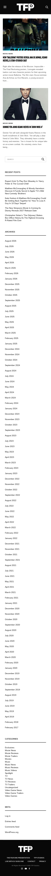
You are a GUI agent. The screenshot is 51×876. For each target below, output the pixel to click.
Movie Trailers (11, 756)
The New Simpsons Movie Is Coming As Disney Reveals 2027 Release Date (23, 209)
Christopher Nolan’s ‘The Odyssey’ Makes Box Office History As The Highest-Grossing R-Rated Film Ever (24, 218)
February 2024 (11, 403)
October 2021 (11, 554)
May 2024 (9, 387)
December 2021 (12, 544)
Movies (8, 759)
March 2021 (10, 592)
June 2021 (9, 576)
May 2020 (9, 646)
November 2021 (12, 549)
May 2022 (9, 516)
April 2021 (9, 587)
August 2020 (10, 630)
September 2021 (12, 560)
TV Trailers (10, 785)
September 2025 (12, 300)
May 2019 (9, 711)
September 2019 (12, 689)
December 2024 (12, 349)
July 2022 (9, 506)
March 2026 (10, 268)
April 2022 (9, 522)
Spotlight (9, 773)
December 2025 (12, 284)
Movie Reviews (11, 753)
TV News (9, 779)
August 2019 (10, 695)
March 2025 (10, 333)
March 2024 (10, 398)
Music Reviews (11, 767)
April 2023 (9, 457)
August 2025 (10, 306)
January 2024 (11, 408)
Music (7, 762)
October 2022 (11, 489)
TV (6, 776)
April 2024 (9, 392)
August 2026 (10, 241)
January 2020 (11, 668)
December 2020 (12, 608)
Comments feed (12, 827)
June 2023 (9, 446)
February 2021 (11, 598)
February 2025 (11, 338)
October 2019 (11, 684)
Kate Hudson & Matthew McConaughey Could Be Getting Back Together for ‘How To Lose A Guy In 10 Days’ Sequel (25, 200)
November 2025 (12, 289)
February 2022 (11, 533)
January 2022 (11, 538)
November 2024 (12, 354)
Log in (7, 816)
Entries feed (10, 821)
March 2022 (10, 527)
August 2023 (10, 435)
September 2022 (12, 495)
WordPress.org (11, 832)
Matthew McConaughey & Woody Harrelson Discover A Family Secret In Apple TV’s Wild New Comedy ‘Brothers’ (24, 191)
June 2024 (9, 381)
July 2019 (9, 700)
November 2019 (12, 679)
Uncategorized (11, 787)
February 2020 (11, 662)
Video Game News (13, 790)
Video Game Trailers (14, 793)
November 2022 (12, 484)
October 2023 (11, 425)
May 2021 (9, 581)
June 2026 (9, 252)
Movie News (8, 53)
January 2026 (11, 279)
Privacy (42, 861)
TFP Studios (39, 858)
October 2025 (11, 295)
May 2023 (9, 452)
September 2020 (12, 625)
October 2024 (11, 360)
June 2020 (9, 641)
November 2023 (12, 419)
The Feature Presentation (18, 858)
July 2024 (9, 376)
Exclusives (9, 748)
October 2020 (11, 619)
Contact (31, 861)
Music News (10, 765)
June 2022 (9, 511)
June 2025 (9, 316)
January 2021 (11, 603)
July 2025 (9, 311)
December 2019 (12, 673)
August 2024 (10, 370)
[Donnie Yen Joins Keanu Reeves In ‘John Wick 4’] (25, 104)
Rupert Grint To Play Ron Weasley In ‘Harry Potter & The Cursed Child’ (24, 182)
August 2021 (10, 565)
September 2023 (12, 430)
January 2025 (11, 343)
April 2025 (9, 327)
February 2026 (11, 273)
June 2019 (9, 706)
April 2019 (9, 717)
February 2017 (11, 727)
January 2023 (11, 473)
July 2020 (9, 635)
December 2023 (12, 414)
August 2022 (10, 500)
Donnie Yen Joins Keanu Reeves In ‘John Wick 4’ (22, 127)
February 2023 (11, 468)
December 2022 (12, 479)
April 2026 (9, 262)
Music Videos (11, 770)
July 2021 (9, 571)
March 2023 (10, 462)
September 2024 (12, 365)
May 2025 (9, 322)
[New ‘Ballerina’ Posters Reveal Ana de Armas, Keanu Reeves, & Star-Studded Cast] (25, 34)
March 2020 (10, 657)
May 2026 (9, 257)
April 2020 (9, 652)
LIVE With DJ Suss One (14, 861)
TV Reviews (10, 782)
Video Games (11, 796)
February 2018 (11, 722)
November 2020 (12, 614)
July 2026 (9, 246)
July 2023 (9, 441)
